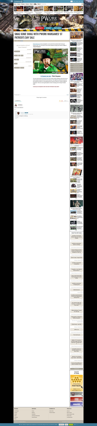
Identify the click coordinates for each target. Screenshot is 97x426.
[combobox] (62, 4)
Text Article (15, 63)
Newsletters (33, 414)
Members (33, 412)
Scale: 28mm (22, 67)
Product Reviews (34, 417)
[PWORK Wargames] (48, 22)
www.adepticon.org (76, 394)
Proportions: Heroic (17, 67)
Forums (27, 4)
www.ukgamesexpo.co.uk (76, 381)
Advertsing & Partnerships (36, 415)
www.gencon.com (76, 399)
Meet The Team (69, 412)
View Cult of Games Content (76, 63)
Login (67, 94)
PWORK (22, 55)
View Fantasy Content (76, 67)
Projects (23, 4)
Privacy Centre (69, 415)
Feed (77, 1)
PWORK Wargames (17, 51)
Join (79, 1)
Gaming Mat (16, 55)
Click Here (76, 390)
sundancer (20, 104)
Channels (15, 412)
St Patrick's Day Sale (46, 76)
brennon (21, 40)
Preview (18, 59)
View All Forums (76, 368)
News (15, 4)
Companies (16, 417)
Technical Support (52, 412)
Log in (82, 1)
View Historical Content (76, 69)
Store (74, 1)
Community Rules (69, 417)
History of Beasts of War (70, 414)
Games (18, 4)
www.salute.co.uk (76, 404)
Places (31, 4)
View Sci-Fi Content (77, 65)
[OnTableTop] (18, 1)
